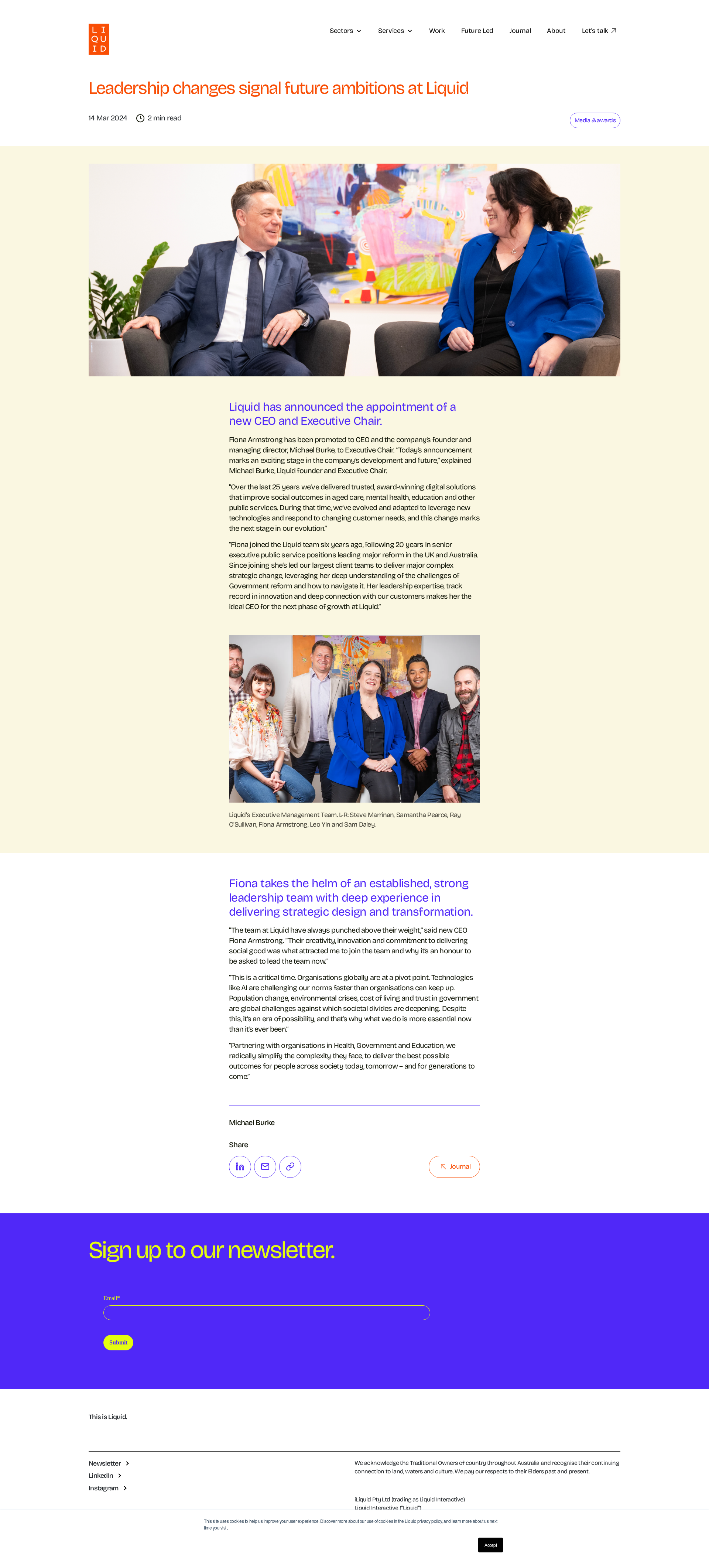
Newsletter (105, 1463)
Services (391, 31)
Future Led (477, 31)
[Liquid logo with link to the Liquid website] (99, 39)
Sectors (341, 31)
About (556, 31)
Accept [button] (490, 1545)
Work (437, 31)
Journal (520, 31)
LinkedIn (101, 1476)
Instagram (104, 1488)
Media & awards (595, 120)
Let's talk (595, 31)
